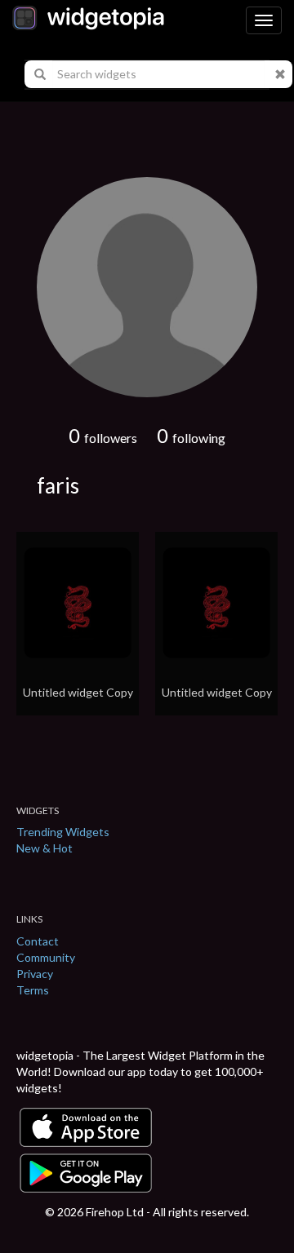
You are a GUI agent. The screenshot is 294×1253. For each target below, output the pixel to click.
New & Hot (44, 848)
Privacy (34, 974)
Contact (37, 941)
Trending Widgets (62, 832)
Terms (32, 990)
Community (45, 957)
